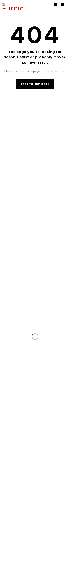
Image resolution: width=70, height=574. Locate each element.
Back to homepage (35, 84)
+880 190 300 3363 (20, 119)
